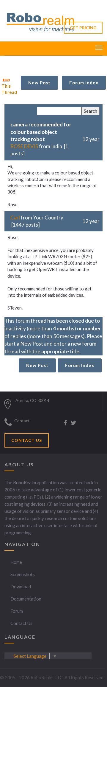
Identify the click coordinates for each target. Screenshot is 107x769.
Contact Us (21, 623)
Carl (15, 217)
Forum (16, 611)
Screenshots (22, 574)
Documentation (25, 598)
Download (20, 586)
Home (16, 562)
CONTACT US (26, 440)
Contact (22, 420)
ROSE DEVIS (24, 146)
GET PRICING (83, 27)
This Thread (9, 89)
